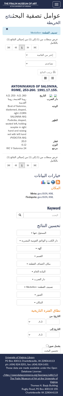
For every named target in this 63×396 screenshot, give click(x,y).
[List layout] (52, 78)
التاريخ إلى (55, 329)
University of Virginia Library (19, 357)
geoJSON (42, 193)
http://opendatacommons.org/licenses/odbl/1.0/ (30, 375)
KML (51, 193)
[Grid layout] (45, 78)
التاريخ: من (54, 316)
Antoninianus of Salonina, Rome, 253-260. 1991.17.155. (34, 88)
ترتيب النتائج (46, 72)
